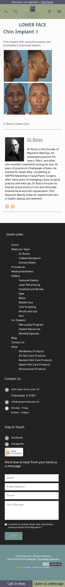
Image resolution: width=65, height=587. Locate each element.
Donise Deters (27, 262)
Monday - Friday (19, 407)
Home (15, 245)
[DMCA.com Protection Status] (52, 563)
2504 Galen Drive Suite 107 (25, 389)
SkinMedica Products (31, 351)
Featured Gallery (28, 280)
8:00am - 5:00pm (20, 412)
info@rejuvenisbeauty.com (25, 401)
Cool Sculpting (27, 307)
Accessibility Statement (48, 559)
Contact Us (17, 342)
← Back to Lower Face (16, 123)
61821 (32, 395)
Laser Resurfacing (29, 284)
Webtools (31, 559)
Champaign (18, 395)
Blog (14, 338)
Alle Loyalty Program (31, 324)
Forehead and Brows (31, 289)
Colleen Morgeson (30, 258)
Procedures (18, 267)
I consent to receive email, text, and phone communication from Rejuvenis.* (30, 526)
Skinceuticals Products (32, 369)
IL (27, 395)
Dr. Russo (24, 253)
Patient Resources (29, 329)
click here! (47, 2)
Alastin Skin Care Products (34, 364)
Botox (22, 298)
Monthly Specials (29, 333)
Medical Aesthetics (22, 271)
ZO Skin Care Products (32, 355)
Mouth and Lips (28, 311)
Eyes (21, 293)
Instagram (17, 443)
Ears (21, 315)
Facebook (17, 437)
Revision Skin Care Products (35, 360)
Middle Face (26, 302)
